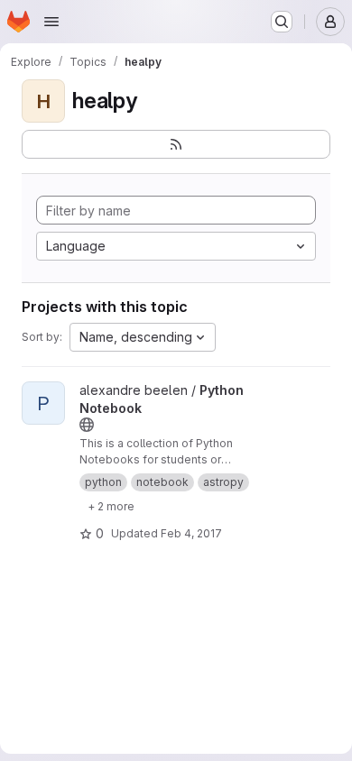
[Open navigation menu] (51, 21)
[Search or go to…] (281, 21)
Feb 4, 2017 (191, 533)
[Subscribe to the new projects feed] (176, 144)
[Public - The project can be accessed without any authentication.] (86, 424)
